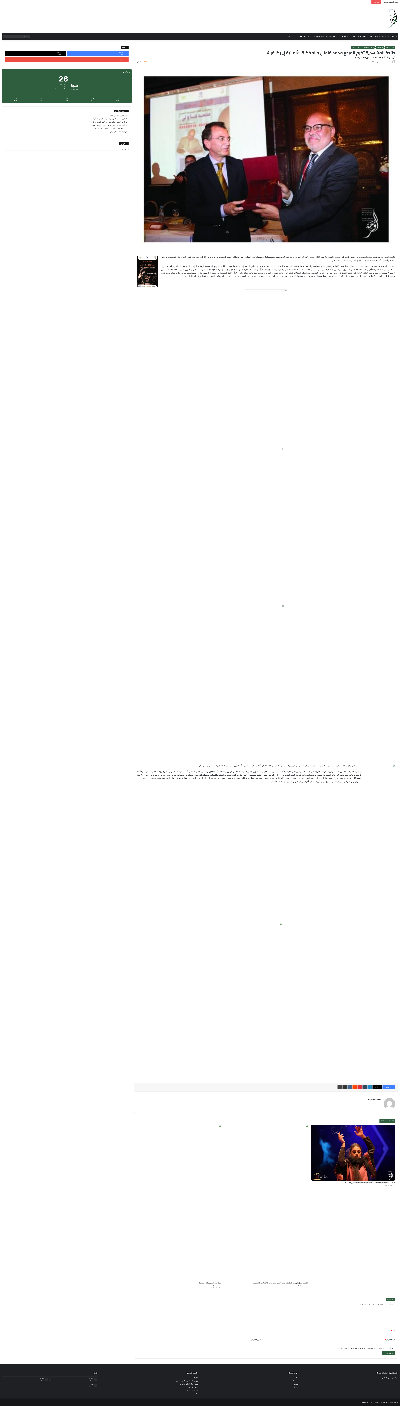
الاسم (393, 1331)
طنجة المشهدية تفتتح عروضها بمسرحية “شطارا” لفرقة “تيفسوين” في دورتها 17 (370, 1182)
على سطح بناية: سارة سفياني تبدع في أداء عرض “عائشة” (109, 128)
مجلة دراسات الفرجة (359, 36)
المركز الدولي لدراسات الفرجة (379, 36)
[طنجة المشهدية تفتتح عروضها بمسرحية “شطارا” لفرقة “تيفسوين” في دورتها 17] (353, 1153)
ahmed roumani (386, 62)
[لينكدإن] (370, 1087)
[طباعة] (340, 1087)
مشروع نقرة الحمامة (303, 36)
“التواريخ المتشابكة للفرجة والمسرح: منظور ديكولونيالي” (110, 119)
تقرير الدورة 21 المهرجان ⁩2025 (117, 115)
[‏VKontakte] (350, 1087)
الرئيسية (394, 36)
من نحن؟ (295, 1387)
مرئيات (196, 1394)
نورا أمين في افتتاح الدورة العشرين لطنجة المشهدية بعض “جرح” (107, 125)
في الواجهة (380, 47)
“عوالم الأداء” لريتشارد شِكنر (118, 132)
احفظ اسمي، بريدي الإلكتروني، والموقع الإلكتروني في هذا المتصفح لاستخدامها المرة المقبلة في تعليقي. (364, 1348)
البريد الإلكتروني (390, 1339)
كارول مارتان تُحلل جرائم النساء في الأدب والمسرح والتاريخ (109, 122)
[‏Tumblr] (364, 1087)
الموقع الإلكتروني (256, 1339)
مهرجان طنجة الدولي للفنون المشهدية (325, 36)
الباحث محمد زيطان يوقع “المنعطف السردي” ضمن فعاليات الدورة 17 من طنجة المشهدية (280, 1283)
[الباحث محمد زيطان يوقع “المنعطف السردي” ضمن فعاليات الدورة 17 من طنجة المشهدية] (266, 1203)
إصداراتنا (295, 1381)
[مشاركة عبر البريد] (344, 1087)
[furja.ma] (392, 18)
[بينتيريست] (360, 1087)
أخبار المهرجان (390, 47)
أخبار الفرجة (345, 36)
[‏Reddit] (354, 1087)
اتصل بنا (290, 36)
